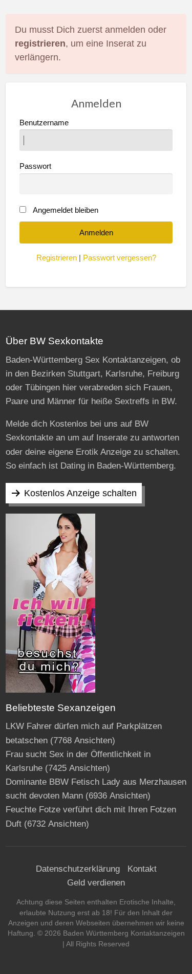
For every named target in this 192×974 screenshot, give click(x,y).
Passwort (35, 166)
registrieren (40, 43)
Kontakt (142, 869)
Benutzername (44, 123)
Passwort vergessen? (119, 258)
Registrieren (56, 258)
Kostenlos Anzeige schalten (80, 493)
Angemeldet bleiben (65, 210)
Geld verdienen (96, 883)
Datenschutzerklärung (78, 869)
